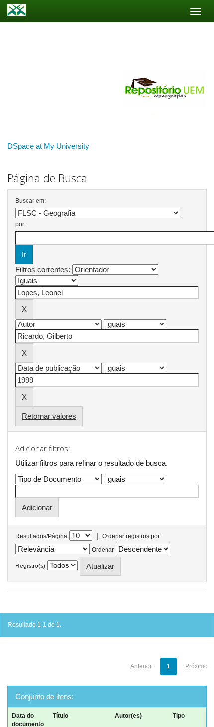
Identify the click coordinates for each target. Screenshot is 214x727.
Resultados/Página (41, 536)
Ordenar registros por (131, 536)
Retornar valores (49, 416)
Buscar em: (30, 200)
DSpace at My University (48, 146)
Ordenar (103, 549)
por (19, 224)
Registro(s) (30, 566)
